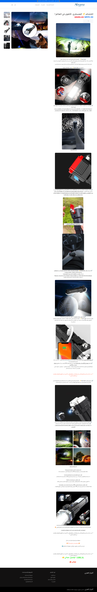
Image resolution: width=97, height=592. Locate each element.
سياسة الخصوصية (28, 579)
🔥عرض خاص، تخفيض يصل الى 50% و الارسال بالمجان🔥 (48, 1)
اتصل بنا (53, 581)
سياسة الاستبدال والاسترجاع (26, 577)
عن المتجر (53, 575)
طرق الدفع (53, 577)
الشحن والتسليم (51, 579)
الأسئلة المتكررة (29, 581)
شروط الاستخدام (29, 575)
